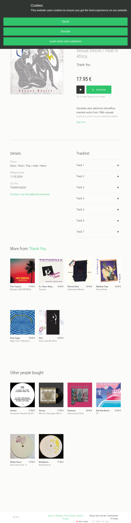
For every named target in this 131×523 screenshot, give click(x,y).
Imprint (51, 515)
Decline (65, 31)
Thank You (83, 65)
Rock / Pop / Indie (28, 165)
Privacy (66, 519)
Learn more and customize (65, 41)
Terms (79, 515)
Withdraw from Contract (65, 515)
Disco (13, 165)
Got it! (65, 21)
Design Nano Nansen (98, 515)
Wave (43, 165)
